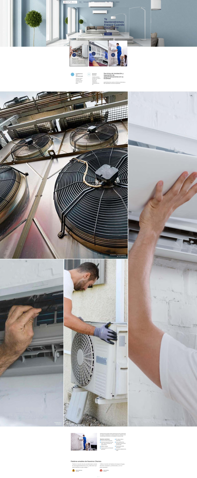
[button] (108, 33)
